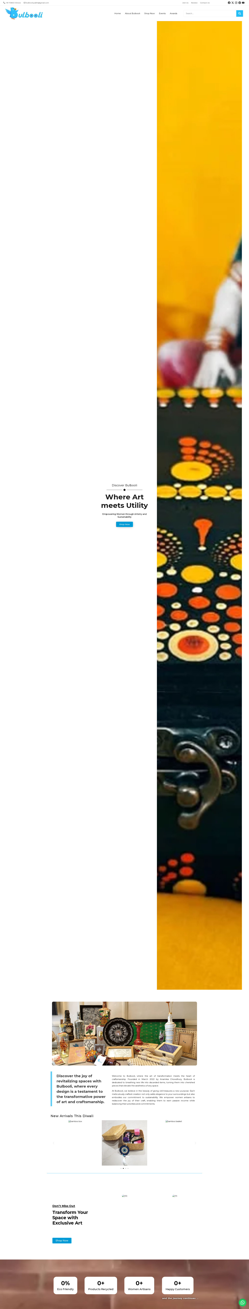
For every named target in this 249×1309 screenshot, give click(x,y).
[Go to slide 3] (125, 1168)
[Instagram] (236, 2)
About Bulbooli (132, 13)
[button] (53, 1143)
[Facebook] (229, 2)
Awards (173, 13)
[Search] (239, 13)
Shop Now (149, 13)
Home (117, 13)
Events (162, 13)
